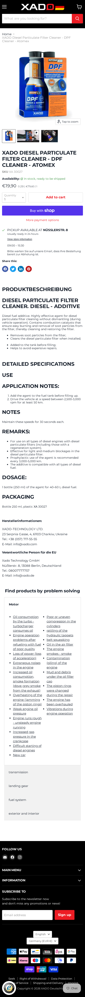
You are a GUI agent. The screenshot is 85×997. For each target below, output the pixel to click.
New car (19, 755)
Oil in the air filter (60, 644)
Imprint (73, 983)
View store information (19, 239)
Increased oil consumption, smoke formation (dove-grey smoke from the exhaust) (27, 681)
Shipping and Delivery (48, 983)
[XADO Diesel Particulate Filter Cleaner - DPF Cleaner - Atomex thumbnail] (8, 136)
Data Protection (61, 978)
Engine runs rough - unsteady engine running (27, 722)
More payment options (42, 220)
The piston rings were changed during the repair (60, 690)
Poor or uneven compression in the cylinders (61, 621)
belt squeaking (58, 640)
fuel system (17, 800)
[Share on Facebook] (5, 269)
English (40, 934)
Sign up (64, 915)
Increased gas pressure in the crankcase (24, 736)
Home (7, 34)
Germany (40, 941)
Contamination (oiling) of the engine (58, 662)
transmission (18, 772)
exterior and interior (24, 813)
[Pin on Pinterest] (29, 269)
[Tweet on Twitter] (13, 269)
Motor (14, 604)
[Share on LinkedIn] (21, 269)
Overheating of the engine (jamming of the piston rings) (27, 699)
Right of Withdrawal (33, 978)
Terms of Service (17, 983)
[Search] (77, 18)
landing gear (18, 786)
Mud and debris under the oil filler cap (60, 676)
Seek (11, 978)
